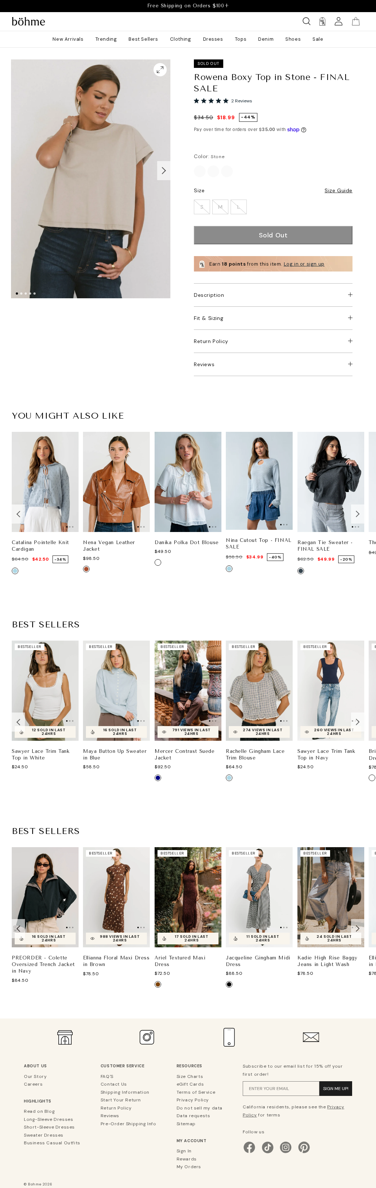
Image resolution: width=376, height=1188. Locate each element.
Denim (266, 39)
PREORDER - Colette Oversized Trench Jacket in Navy (43, 964)
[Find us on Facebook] (249, 1152)
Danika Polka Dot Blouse (187, 542)
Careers (33, 1084)
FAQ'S (107, 1076)
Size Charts (190, 1076)
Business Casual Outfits (52, 1143)
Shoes (293, 39)
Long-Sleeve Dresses (48, 1119)
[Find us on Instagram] (285, 1152)
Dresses (213, 39)
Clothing (180, 39)
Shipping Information (125, 1092)
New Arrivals (68, 39)
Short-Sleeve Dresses (49, 1127)
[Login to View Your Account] (338, 21)
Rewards (187, 1159)
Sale (317, 39)
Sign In (184, 1151)
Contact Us (114, 1084)
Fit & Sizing (208, 318)
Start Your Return (121, 1100)
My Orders (189, 1167)
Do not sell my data (200, 1108)
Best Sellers (143, 39)
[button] (163, 170)
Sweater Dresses (44, 1135)
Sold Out (273, 235)
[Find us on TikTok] (267, 1152)
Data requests (193, 1116)
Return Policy (211, 341)
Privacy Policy (193, 1100)
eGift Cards (190, 1084)
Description (209, 295)
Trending (106, 39)
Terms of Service (196, 1092)
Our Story (35, 1076)
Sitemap (186, 1124)
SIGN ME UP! (335, 1089)
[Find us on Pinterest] (304, 1152)
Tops (240, 39)
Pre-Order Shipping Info (128, 1124)
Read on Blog (39, 1111)
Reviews (204, 364)
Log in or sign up (304, 264)
